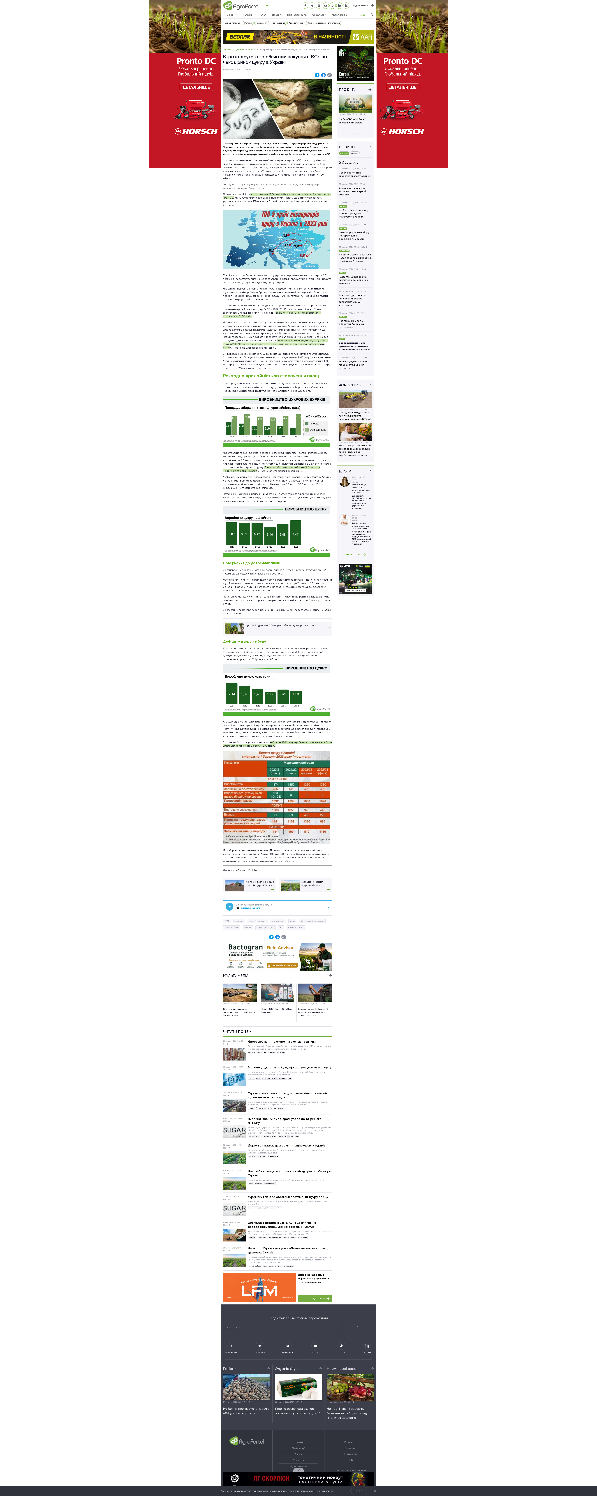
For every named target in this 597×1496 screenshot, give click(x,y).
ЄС (281, 927)
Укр (268, 5)
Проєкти (277, 14)
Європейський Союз (274, 1208)
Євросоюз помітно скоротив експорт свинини (282, 1041)
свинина (251, 1052)
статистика (261, 1156)
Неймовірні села (297, 14)
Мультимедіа (339, 14)
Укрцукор (239, 921)
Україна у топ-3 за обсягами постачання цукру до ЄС (288, 1197)
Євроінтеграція (232, 23)
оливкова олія (273, 1052)
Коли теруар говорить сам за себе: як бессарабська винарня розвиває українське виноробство (355, 450)
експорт (260, 1052)
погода (250, 1183)
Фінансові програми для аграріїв (323, 23)
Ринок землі (262, 23)
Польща (247, 927)
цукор (292, 921)
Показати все (353, 554)
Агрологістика (296, 23)
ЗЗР (255, 1237)
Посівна (293, 1237)
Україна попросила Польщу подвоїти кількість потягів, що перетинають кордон (288, 1095)
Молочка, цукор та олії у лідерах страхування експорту (289, 1067)
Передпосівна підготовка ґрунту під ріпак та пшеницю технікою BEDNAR (355, 416)
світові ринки (294, 1136)
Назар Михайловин (257, 921)
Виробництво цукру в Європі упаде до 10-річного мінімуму (284, 1121)
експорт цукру (278, 921)
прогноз (251, 1136)
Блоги (264, 14)
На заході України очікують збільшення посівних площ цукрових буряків (288, 1250)
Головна (227, 50)
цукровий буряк (232, 927)
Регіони (248, 23)
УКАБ (227, 921)
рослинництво (287, 1266)
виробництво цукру (265, 927)
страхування (281, 1078)
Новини (298, 1442)
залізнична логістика (276, 1108)
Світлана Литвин (295, 927)
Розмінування (278, 23)
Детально (319, 1298)
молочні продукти (268, 1078)
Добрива (285, 1237)
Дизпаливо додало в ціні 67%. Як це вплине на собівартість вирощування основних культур (282, 1225)
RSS (350, 1460)
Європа (280, 1136)
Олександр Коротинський (312, 921)
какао (282, 1052)
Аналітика (253, 50)
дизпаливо (262, 1237)
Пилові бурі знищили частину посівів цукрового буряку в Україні (289, 1173)
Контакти (350, 1454)
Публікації (240, 50)
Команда (350, 1442)
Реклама (350, 1448)
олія (289, 1078)
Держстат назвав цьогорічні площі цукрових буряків (287, 1145)
